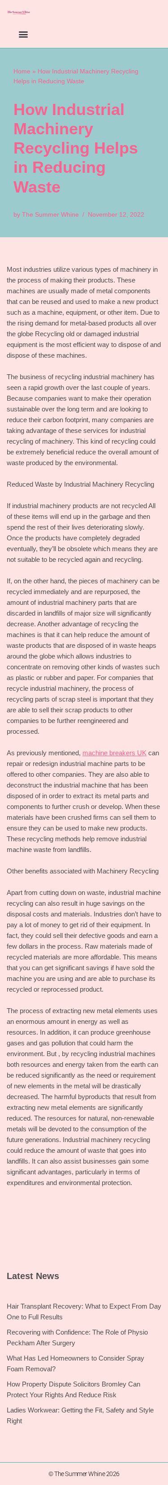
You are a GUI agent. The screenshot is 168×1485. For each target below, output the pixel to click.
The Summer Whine (50, 214)
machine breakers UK (114, 753)
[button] (23, 33)
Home (21, 71)
